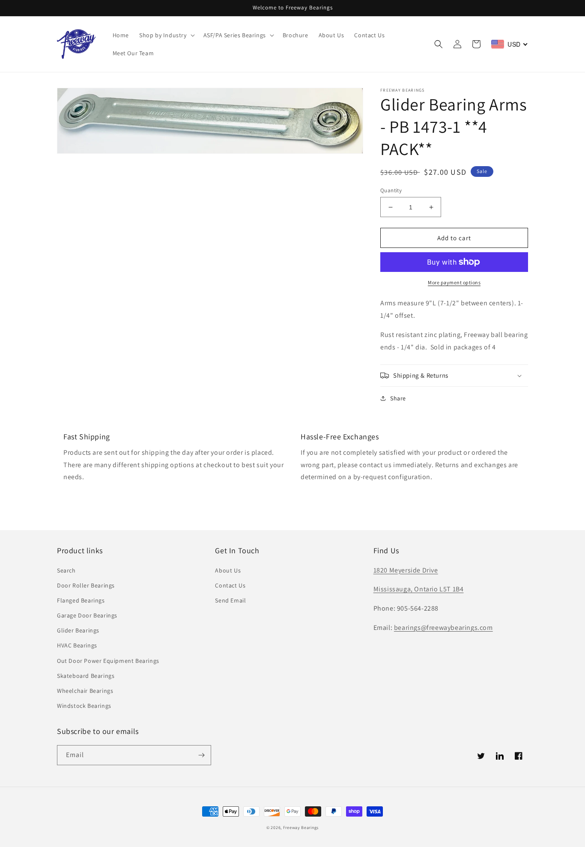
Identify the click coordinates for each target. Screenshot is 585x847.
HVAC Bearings (77, 645)
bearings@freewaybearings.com (443, 627)
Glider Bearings (78, 630)
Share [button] (398, 398)
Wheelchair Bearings (85, 691)
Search (66, 570)
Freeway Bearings (301, 827)
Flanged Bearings (81, 600)
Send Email (230, 600)
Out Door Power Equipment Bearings (108, 661)
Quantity (391, 190)
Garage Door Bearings (87, 615)
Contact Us (230, 585)
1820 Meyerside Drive (405, 570)
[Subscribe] (201, 755)
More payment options (454, 282)
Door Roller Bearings (86, 585)
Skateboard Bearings (85, 676)
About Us (228, 570)
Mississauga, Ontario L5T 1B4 (418, 589)
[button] (166, 35)
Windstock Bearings (84, 706)
